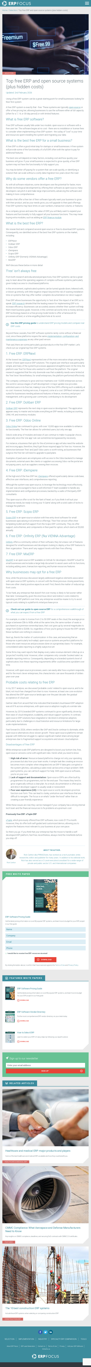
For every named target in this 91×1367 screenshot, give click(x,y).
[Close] (88, 651)
